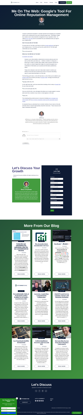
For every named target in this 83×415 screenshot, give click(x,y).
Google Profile (25, 77)
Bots (51, 400)
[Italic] (29, 139)
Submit (52, 210)
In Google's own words (27, 56)
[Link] (40, 139)
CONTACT (25, 402)
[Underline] (30, 139)
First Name (52, 177)
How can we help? (53, 200)
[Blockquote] (37, 139)
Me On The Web (29, 38)
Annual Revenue (53, 197)
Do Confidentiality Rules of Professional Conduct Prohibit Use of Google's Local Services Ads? (21, 296)
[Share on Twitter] (43, 391)
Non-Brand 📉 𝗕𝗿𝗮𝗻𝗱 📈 (62, 244)
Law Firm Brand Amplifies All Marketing (21, 341)
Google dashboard (49, 45)
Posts (56, 2)
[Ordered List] (34, 139)
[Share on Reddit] (46, 391)
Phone (51, 189)
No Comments (24, 252)
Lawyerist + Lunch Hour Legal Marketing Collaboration (41, 295)
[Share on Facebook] (39, 391)
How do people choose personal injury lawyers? (41, 244)
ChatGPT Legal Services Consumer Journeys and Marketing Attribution (62, 295)
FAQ (41, 2)
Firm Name (52, 185)
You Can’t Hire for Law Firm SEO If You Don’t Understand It (62, 342)
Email (51, 193)
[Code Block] (38, 139)
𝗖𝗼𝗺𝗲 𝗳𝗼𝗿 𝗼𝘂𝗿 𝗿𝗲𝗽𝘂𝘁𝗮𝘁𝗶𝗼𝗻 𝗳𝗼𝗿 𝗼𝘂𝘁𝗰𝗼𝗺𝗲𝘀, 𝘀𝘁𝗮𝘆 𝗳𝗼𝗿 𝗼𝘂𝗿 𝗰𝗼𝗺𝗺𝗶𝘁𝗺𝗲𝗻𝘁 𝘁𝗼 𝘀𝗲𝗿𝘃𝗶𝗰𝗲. (21, 247)
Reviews (46, 2)
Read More (21, 274)
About (37, 2)
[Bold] (27, 139)
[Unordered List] (35, 139)
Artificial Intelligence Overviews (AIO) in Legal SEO (41, 342)
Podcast (51, 2)
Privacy (51, 398)
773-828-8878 (62, 2)
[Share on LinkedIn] (36, 391)
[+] (43, 138)
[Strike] (32, 139)
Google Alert (57, 84)
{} (41, 138)
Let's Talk (69, 2)
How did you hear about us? (55, 205)
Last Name (52, 181)
